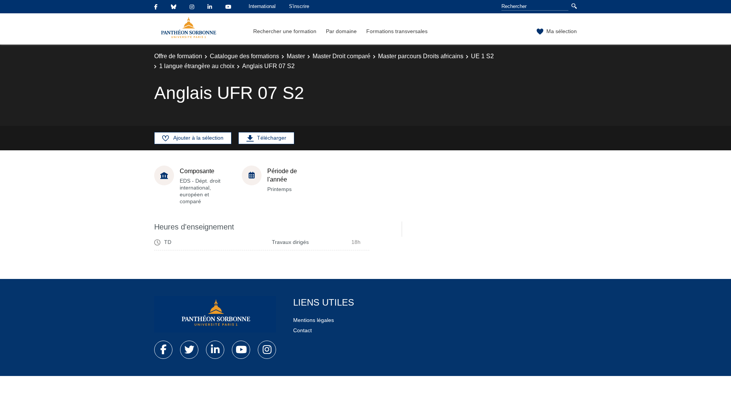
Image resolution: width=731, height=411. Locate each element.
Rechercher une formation (284, 31)
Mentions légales (313, 320)
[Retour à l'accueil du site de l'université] (215, 314)
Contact (302, 330)
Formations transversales (397, 31)
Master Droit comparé (341, 56)
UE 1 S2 (482, 56)
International (262, 6)
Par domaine (341, 31)
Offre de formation (178, 56)
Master (296, 56)
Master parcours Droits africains (420, 56)
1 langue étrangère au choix (197, 66)
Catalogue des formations (244, 56)
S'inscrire (299, 6)
